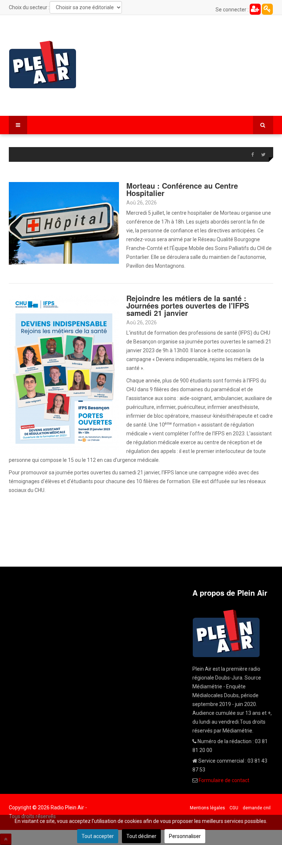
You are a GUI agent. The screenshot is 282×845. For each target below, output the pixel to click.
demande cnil (257, 807)
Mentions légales (207, 807)
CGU (233, 807)
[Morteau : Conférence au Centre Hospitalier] (64, 223)
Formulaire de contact (224, 780)
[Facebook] (252, 154)
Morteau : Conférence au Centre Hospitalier (182, 189)
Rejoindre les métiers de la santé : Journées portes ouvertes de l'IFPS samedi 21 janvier (187, 305)
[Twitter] (263, 154)
